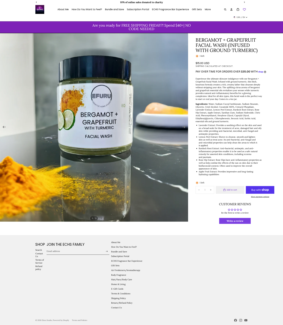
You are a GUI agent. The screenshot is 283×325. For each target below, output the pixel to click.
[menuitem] (207, 9)
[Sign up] (106, 251)
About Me (115, 242)
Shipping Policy (118, 298)
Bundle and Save (119, 251)
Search (38, 250)
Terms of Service (39, 261)
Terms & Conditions (120, 293)
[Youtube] (246, 320)
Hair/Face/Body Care (121, 279)
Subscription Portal (120, 256)
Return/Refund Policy (121, 303)
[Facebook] (235, 320)
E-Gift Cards (117, 288)
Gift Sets (115, 265)
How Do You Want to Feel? (124, 247)
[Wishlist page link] (244, 9)
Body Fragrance (118, 275)
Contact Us (116, 307)
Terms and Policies (79, 320)
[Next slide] (184, 127)
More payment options (260, 197)
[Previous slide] (3, 127)
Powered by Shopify (61, 320)
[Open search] (225, 9)
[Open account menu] (231, 9)
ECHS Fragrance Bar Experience (126, 261)
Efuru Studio (47, 320)
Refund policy (38, 268)
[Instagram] (240, 320)
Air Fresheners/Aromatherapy (125, 270)
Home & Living (118, 284)
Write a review (235, 220)
